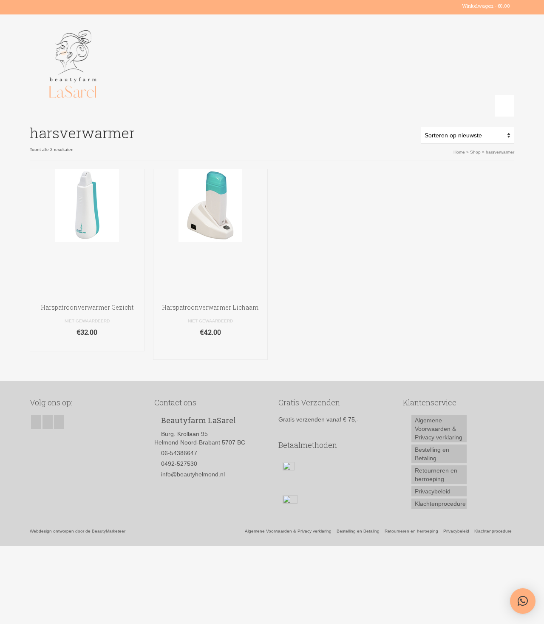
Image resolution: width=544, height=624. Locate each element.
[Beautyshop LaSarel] (106, 65)
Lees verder (87, 344)
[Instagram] (48, 6)
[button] (523, 601)
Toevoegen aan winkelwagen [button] (210, 349)
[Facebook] (36, 6)
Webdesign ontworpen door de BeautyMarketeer (77, 531)
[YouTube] (60, 6)
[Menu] (504, 106)
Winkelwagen (485, 6)
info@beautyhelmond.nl (193, 474)
